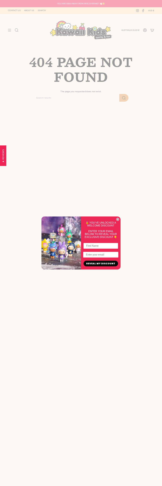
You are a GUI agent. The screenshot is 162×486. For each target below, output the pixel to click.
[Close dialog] (117, 219)
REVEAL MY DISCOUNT (100, 263)
